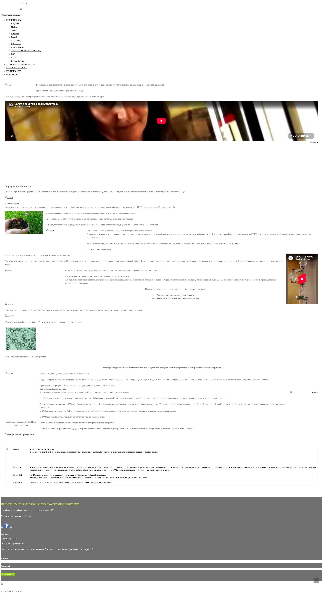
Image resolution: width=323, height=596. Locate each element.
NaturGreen (16, 40)
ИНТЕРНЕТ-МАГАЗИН (16, 68)
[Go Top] (316, 580)
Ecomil (14, 37)
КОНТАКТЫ (12, 74)
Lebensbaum (16, 44)
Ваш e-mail (5, 566)
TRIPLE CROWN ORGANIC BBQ (26, 51)
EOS (13, 54)
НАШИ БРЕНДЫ (13, 20)
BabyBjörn (15, 23)
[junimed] (21, 7)
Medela (14, 27)
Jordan (13, 57)
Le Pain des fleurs (18, 61)
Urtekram (15, 34)
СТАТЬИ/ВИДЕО (13, 71)
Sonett (13, 30)
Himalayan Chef (17, 47)
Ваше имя (5, 558)
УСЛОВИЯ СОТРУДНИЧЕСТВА (20, 64)
